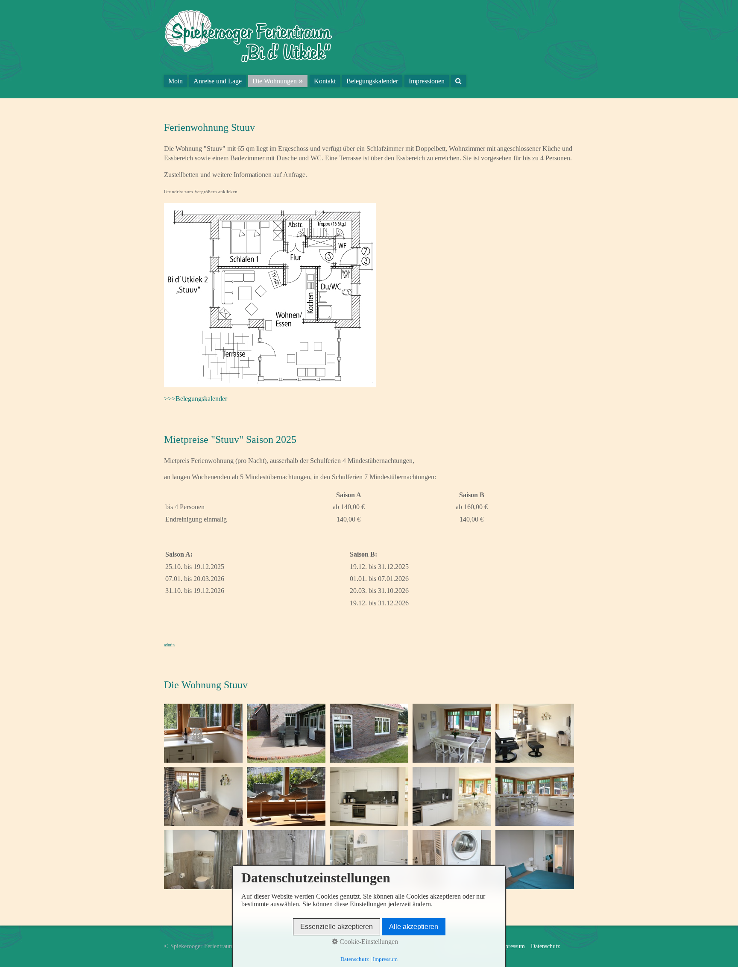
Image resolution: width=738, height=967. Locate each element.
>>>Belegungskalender (195, 398)
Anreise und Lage (217, 81)
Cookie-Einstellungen (368, 941)
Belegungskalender (372, 81)
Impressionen (427, 81)
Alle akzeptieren (413, 926)
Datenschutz (545, 946)
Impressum (511, 946)
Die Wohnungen (274, 81)
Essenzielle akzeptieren (336, 926)
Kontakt (325, 81)
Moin (175, 81)
